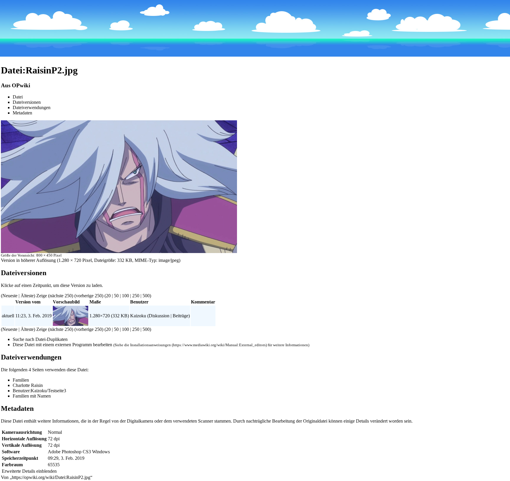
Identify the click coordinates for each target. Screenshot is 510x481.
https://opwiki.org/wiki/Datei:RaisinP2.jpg (51, 477)
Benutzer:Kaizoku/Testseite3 (39, 390)
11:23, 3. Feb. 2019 (33, 315)
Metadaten (22, 112)
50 (116, 295)
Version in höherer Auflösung (28, 260)
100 (125, 295)
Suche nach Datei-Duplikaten (40, 339)
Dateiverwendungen (31, 107)
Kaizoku (138, 315)
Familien (21, 379)
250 (135, 295)
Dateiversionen (27, 102)
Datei (18, 96)
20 (108, 295)
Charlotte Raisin (28, 385)
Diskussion (159, 315)
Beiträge (180, 315)
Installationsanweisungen (150, 345)
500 (146, 295)
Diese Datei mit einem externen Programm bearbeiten (62, 344)
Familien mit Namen (32, 395)
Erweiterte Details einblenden (29, 471)
